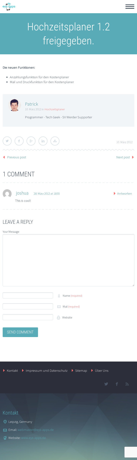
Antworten (124, 193)
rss (127, 384)
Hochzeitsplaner (54, 109)
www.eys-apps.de (33, 438)
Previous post (16, 157)
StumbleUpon (54, 141)
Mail (71, 306)
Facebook (19, 141)
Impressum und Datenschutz (46, 370)
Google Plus (31, 141)
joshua (22, 193)
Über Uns (101, 370)
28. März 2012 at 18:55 (47, 194)
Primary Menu (129, 7)
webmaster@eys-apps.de (36, 429)
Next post (123, 157)
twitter (106, 384)
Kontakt (12, 370)
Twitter (7, 141)
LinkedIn (43, 141)
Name (72, 296)
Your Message (11, 232)
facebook (116, 384)
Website (67, 317)
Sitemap (81, 370)
